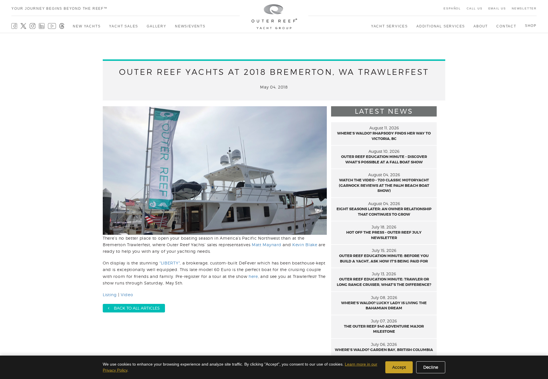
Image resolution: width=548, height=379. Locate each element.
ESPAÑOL (452, 8)
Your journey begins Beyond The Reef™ (59, 9)
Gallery (156, 26)
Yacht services (389, 26)
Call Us (475, 8)
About (481, 26)
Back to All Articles (134, 308)
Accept (399, 367)
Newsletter (524, 8)
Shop (531, 26)
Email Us (497, 8)
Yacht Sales (123, 26)
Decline (430, 367)
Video (127, 294)
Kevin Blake (304, 244)
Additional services (440, 26)
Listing (110, 294)
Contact (506, 26)
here (253, 276)
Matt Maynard (266, 244)
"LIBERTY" (170, 262)
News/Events (190, 26)
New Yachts (86, 26)
